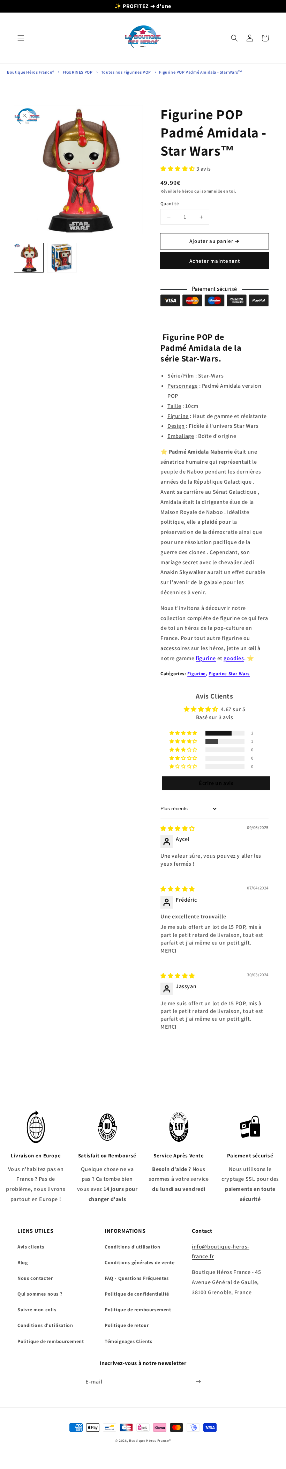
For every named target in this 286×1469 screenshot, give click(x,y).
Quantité (169, 204)
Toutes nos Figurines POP (126, 72)
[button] (21, 38)
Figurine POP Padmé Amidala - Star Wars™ (200, 72)
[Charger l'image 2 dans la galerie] (62, 258)
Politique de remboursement (50, 1341)
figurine (206, 658)
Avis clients (30, 1247)
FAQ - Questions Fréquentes (137, 1278)
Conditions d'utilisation (45, 1325)
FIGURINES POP (78, 72)
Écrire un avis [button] (216, 783)
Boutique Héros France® (30, 72)
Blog (22, 1262)
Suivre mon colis (37, 1309)
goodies (234, 658)
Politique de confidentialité (137, 1294)
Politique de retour (127, 1325)
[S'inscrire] (198, 1381)
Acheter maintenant (214, 261)
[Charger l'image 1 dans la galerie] (29, 258)
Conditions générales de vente (139, 1262)
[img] (177, 828)
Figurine (196, 674)
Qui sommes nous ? (39, 1294)
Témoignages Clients (128, 1341)
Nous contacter (35, 1278)
